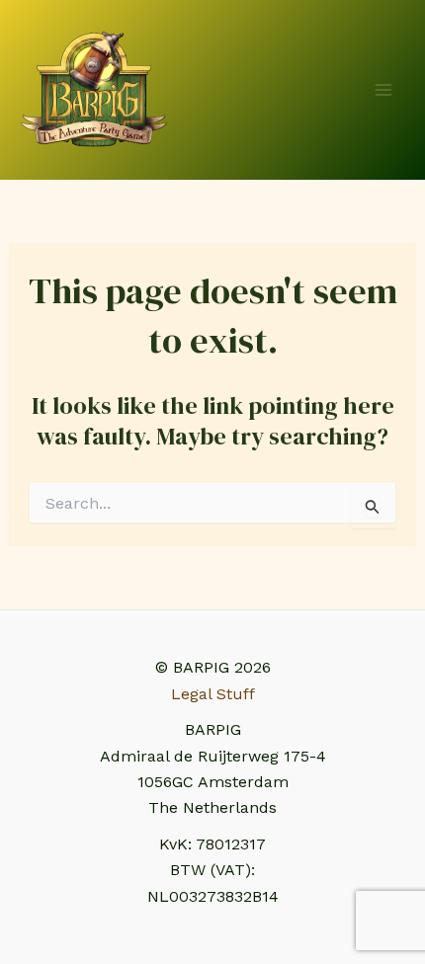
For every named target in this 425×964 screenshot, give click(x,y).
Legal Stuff (213, 693)
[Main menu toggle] (383, 90)
